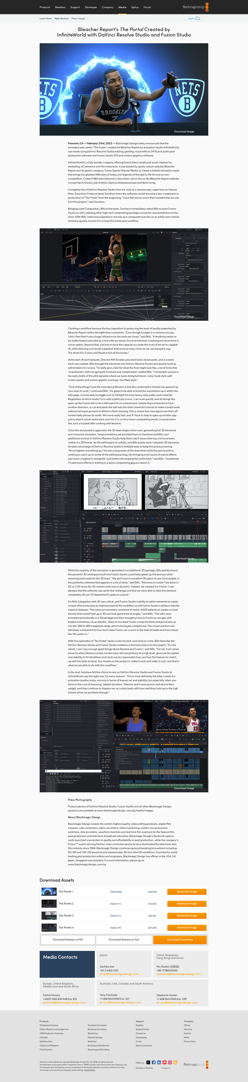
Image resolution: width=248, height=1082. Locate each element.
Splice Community (144, 1045)
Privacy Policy (190, 1041)
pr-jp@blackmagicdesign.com (119, 974)
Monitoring (93, 1033)
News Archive (61, 18)
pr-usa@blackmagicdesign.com (120, 1002)
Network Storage (95, 1037)
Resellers (60, 7)
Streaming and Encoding (98, 1049)
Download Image (184, 131)
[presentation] (44, 89)
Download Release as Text (124, 939)
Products (45, 7)
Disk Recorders (46, 1041)
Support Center (142, 1029)
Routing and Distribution (98, 1045)
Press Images (78, 18)
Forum (147, 7)
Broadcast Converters (97, 1029)
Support (75, 7)
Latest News (46, 18)
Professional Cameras (49, 1025)
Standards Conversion (97, 1025)
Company (107, 7)
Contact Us (140, 1033)
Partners (187, 1033)
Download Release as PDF (68, 939)
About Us (188, 1029)
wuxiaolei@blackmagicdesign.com (179, 974)
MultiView (92, 1041)
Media (122, 7)
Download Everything (180, 939)
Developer (91, 7)
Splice (135, 7)
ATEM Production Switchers (51, 1033)
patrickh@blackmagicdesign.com (64, 1002)
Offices (187, 1025)
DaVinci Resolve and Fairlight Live (54, 1029)
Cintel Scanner (46, 1049)
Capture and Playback (49, 1045)
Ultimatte (44, 1037)
